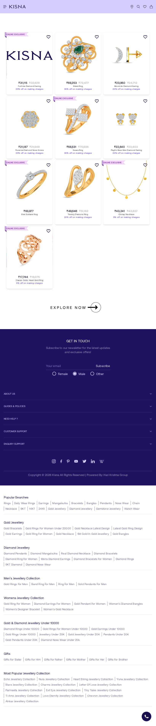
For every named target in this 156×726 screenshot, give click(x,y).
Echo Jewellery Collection (19, 679)
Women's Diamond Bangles (126, 603)
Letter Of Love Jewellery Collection (100, 684)
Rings (7, 503)
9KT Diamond (14, 564)
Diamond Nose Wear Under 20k (60, 639)
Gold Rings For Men (16, 584)
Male (82, 374)
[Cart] (151, 6)
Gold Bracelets (13, 528)
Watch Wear (132, 508)
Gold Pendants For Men (92, 584)
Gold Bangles (121, 533)
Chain (136, 503)
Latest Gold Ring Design (127, 528)
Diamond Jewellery (80, 508)
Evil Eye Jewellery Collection (63, 690)
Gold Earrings (14, 533)
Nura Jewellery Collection (54, 679)
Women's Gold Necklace (58, 609)
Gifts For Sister (12, 659)
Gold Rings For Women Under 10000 (65, 628)
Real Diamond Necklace (75, 553)
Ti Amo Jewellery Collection (22, 695)
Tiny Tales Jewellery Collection (103, 690)
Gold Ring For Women (39, 533)
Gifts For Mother (76, 659)
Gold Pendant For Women (89, 603)
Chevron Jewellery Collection (105, 695)
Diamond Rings (125, 558)
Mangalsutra (60, 503)
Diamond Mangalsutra (43, 553)
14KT (32, 508)
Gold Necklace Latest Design (92, 528)
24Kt (42, 508)
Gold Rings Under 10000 (21, 634)
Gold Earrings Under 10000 (108, 628)
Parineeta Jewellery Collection (24, 690)
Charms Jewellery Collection (58, 684)
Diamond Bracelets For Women (93, 558)
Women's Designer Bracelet (23, 609)
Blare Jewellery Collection (21, 684)
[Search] (138, 6)
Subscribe (103, 366)
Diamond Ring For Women (21, 558)
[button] (26, 206)
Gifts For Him (33, 659)
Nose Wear (122, 503)
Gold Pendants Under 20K (21, 639)
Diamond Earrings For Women (52, 603)
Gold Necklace (65, 533)
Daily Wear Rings (24, 503)
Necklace (11, 508)
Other (100, 374)
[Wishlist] (144, 6)
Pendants (105, 503)
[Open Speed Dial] (146, 716)
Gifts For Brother (118, 659)
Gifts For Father (53, 659)
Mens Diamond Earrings (55, 558)
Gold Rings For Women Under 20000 (48, 528)
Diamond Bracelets (105, 553)
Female (63, 374)
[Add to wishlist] (48, 37)
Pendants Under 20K (116, 634)
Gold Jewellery (57, 508)
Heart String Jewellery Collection (93, 679)
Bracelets (77, 503)
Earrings (44, 503)
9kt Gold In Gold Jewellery (93, 533)
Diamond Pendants (15, 553)
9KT (23, 508)
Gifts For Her (96, 659)
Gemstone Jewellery (108, 508)
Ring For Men (66, 584)
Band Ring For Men (43, 584)
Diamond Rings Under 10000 (21, 628)
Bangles (91, 503)
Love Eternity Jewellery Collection (63, 695)
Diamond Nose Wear (38, 564)
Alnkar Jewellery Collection (22, 701)
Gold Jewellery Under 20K (84, 634)
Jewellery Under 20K (51, 634)
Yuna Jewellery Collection (132, 679)
